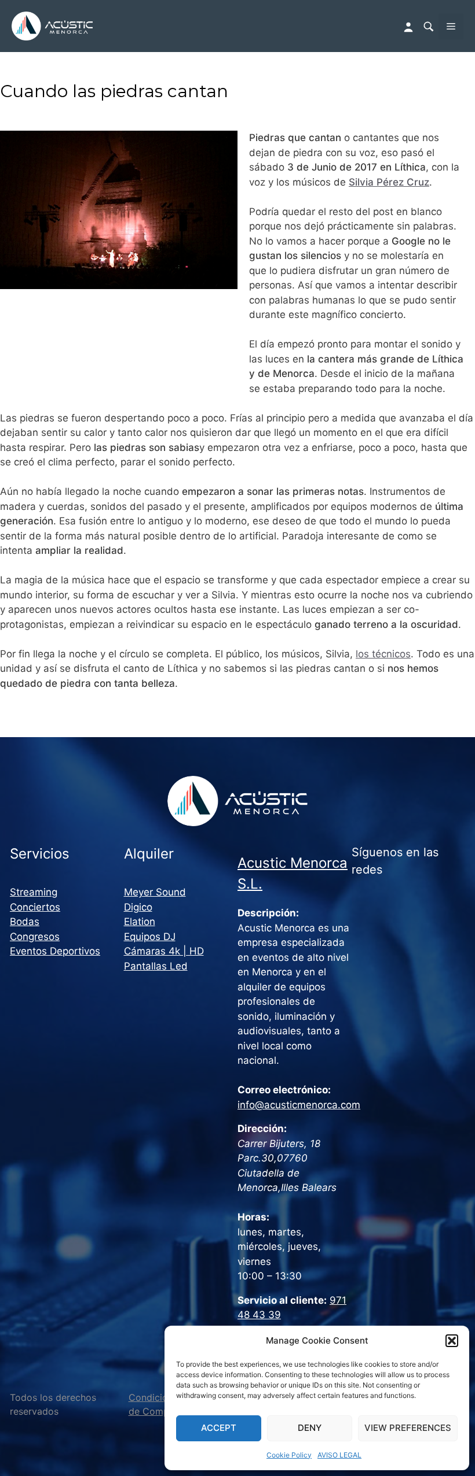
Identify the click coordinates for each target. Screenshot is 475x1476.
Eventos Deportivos (55, 951)
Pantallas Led (156, 966)
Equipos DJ (150, 936)
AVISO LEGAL (339, 1455)
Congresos (35, 936)
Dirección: (262, 1128)
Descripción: (268, 913)
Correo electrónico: (284, 1090)
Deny (309, 1427)
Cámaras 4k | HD (164, 951)
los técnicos (383, 654)
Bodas (24, 921)
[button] (452, 1340)
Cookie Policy (289, 1455)
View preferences (407, 1427)
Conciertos (35, 907)
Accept (218, 1427)
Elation (139, 921)
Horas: (253, 1217)
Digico (138, 907)
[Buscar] (428, 26)
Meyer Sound (155, 892)
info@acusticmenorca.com (298, 1105)
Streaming (33, 892)
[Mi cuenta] (410, 26)
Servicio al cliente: (282, 1300)
